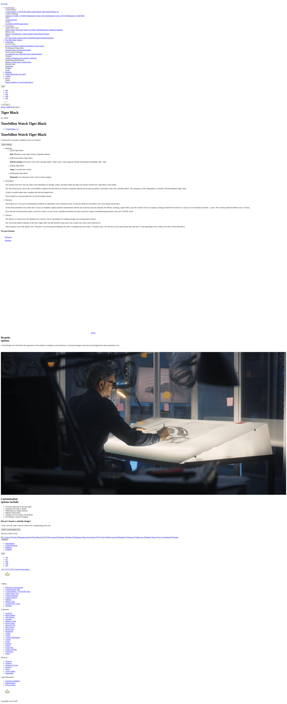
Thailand (8, 549)
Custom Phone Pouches (41, 34)
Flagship (8, 50)
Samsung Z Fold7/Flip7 (76, 16)
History (8, 82)
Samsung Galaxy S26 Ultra (39, 16)
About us (8, 661)
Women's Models (48, 30)
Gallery (8, 76)
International (9, 543)
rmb (6, 96)
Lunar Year (9, 648)
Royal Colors (10, 46)
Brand (7, 78)
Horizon (8, 643)
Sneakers (50, 38)
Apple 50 (14, 50)
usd (6, 90)
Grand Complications (23, 62)
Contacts (26, 82)
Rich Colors (34, 46)
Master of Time (10, 62)
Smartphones (10, 8)
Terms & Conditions (12, 681)
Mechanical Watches (40, 38)
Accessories (9, 26)
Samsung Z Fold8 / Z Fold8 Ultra (17, 16)
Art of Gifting (10, 671)
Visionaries (22, 50)
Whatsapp (8, 237)
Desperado (9, 66)
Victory (8, 635)
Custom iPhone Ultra (37, 12)
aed (6, 98)
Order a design (6, 144)
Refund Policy (10, 683)
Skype (93, 333)
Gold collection (31, 54)
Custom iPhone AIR (12, 589)
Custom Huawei (11, 20)
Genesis (27, 46)
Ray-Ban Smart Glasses (13, 38)
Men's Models (37, 30)
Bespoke (8, 72)
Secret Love (21, 58)
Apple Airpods (27, 38)
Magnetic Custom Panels (24, 34)
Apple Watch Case (12, 594)
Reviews (8, 667)
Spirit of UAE (16, 54)
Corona (41, 46)
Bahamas (8, 547)
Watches (8, 600)
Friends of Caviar (17, 82)
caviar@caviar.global (21, 569)
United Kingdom (11, 545)
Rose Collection (31, 58)
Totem (39, 54)
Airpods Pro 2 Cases (12, 604)
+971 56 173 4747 (7, 569)
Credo (7, 70)
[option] (145, 90)
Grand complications (12, 637)
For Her (14, 24)
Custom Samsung (11, 596)
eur (6, 92)
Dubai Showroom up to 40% (15, 74)
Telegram (7, 240)
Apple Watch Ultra (12, 30)
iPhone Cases (10, 34)
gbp (6, 94)
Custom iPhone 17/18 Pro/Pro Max (17, 12)
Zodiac (23, 54)
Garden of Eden (11, 58)
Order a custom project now (11, 529)
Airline (28, 50)
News (31, 82)
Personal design (22, 24)
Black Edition (20, 46)
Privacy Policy (10, 685)
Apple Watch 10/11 (25, 30)
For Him (8, 24)
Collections (9, 42)
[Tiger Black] (12, 129)
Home (3, 107)
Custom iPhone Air (52, 12)
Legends (8, 54)
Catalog (8, 107)
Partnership (9, 673)
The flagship (9, 617)
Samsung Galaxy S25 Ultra (58, 16)
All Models (59, 30)
